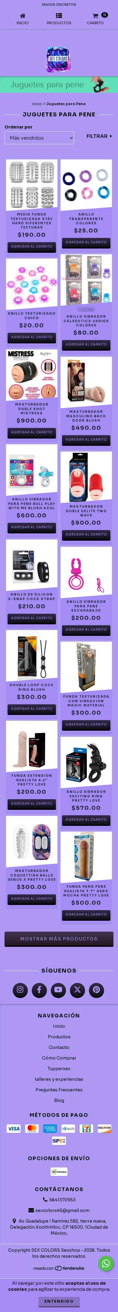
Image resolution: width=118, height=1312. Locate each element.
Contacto (59, 1047)
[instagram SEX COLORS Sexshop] (20, 990)
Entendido (59, 1301)
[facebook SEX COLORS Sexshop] (39, 990)
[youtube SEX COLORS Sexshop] (58, 990)
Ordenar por (18, 127)
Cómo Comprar (59, 1058)
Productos (59, 1037)
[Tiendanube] (59, 1269)
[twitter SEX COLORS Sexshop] (77, 990)
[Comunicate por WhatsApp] (105, 1263)
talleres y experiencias (59, 1079)
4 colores (86, 309)
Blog (59, 1100)
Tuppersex (59, 1068)
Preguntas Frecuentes (59, 1090)
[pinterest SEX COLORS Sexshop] (96, 990)
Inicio (37, 104)
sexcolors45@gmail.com (62, 1210)
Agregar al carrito (32, 247)
